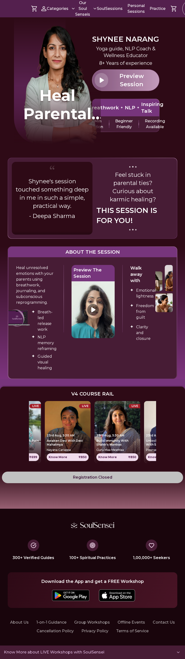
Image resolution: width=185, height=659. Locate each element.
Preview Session (131, 80)
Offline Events (131, 622)
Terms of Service (132, 631)
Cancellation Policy (55, 631)
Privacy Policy (94, 631)
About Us (19, 622)
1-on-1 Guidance (51, 622)
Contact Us (164, 622)
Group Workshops (92, 622)
